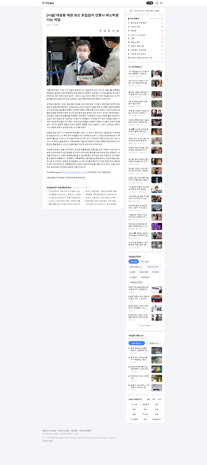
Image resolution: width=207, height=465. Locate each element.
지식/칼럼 (134, 419)
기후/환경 (145, 404)
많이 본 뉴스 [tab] (136, 343)
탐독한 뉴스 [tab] (154, 343)
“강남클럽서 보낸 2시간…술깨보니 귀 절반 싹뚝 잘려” (65, 194)
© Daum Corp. (47, 441)
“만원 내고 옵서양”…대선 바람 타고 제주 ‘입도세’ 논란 (102, 197)
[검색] (162, 3)
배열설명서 (156, 419)
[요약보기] (100, 31)
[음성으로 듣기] (105, 31)
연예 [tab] (153, 399)
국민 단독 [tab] (133, 262)
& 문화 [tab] (132, 272)
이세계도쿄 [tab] (145, 277)
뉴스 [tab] (148, 399)
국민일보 (49, 3)
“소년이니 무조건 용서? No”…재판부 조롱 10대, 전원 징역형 (65, 201)
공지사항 (74, 431)
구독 (150, 3)
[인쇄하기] (118, 31)
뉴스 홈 (134, 404)
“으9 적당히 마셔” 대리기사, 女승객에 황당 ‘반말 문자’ (102, 204)
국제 (156, 409)
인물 (156, 414)
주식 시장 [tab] (144, 262)
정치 (145, 409)
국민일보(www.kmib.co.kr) (75, 172)
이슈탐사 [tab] (133, 277)
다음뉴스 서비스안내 (49, 431)
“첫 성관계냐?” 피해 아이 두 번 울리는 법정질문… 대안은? (65, 191)
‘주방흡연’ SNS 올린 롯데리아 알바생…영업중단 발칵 (102, 194)
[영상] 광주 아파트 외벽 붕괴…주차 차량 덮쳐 (102, 201)
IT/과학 (145, 414)
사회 (156, 404)
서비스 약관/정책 (85, 431)
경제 (134, 409)
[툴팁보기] (162, 19)
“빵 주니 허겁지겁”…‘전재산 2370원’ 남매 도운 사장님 (102, 191)
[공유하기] (157, 3)
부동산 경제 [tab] (143, 272)
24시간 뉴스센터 (63, 431)
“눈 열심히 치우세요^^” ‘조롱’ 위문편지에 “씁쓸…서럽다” (65, 197)
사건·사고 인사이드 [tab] (154, 267)
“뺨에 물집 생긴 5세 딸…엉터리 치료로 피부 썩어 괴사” (65, 204)
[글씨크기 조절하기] (113, 31)
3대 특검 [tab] (155, 272)
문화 (134, 414)
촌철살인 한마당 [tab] (136, 282)
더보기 (145, 325)
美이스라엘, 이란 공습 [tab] (137, 267)
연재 (145, 419)
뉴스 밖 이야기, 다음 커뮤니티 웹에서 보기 (149, 11)
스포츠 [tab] (159, 399)
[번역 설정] (109, 31)
